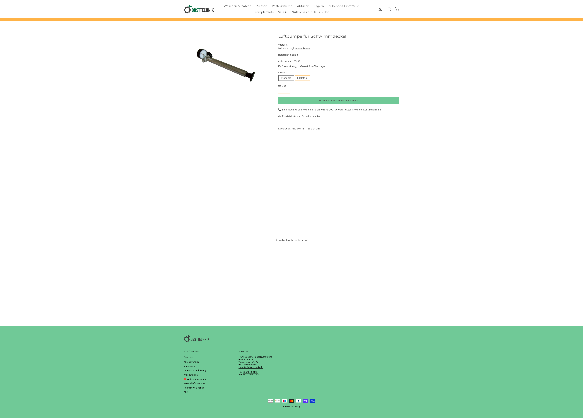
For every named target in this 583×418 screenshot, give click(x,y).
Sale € (282, 12)
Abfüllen (303, 6)
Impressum (189, 366)
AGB (186, 392)
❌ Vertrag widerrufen (195, 379)
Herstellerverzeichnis (194, 388)
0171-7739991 (253, 374)
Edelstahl (302, 78)
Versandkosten (302, 48)
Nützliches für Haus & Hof (310, 12)
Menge (282, 86)
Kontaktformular (192, 362)
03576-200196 (250, 372)
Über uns (188, 357)
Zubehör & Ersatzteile (343, 6)
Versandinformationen (195, 383)
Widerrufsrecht (191, 375)
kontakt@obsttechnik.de (251, 367)
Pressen (261, 6)
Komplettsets (264, 12)
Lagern (319, 6)
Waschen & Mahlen (237, 6)
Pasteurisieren (282, 6)
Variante (284, 73)
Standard (286, 78)
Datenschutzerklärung (195, 370)
